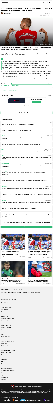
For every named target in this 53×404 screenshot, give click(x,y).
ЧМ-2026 (3, 334)
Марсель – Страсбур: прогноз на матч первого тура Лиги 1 (16, 130)
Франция (3, 135)
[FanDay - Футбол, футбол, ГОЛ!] (6, 2)
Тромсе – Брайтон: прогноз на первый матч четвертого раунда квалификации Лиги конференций (23, 173)
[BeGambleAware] (36, 400)
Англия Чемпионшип (5, 336)
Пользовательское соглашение (8, 370)
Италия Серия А (4, 314)
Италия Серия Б (4, 343)
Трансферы (3, 354)
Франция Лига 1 (4, 316)
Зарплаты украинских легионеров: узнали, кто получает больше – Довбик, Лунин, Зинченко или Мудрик (12, 253)
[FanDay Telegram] (17, 289)
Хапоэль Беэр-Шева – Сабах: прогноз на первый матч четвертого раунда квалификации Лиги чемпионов (26, 215)
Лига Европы (4, 178)
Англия (2, 15)
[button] (43, 2)
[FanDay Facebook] (14, 289)
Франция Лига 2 (4, 345)
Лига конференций (5, 163)
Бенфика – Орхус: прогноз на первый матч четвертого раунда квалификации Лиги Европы (25, 188)
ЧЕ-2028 (3, 332)
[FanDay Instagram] (19, 289)
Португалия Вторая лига (6, 348)
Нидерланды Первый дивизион (8, 350)
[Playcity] (7, 400)
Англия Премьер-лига (6, 307)
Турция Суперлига (5, 329)
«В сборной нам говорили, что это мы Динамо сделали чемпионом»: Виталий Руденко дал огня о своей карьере (12, 280)
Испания (3, 122)
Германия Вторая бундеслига (7, 341)
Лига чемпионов (4, 213)
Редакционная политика (6, 372)
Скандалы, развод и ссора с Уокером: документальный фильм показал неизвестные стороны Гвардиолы (26, 158)
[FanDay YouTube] (21, 289)
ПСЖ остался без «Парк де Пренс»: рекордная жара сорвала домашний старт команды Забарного (24, 137)
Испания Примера (5, 309)
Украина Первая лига (6, 352)
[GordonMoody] (15, 400)
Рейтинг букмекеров (26, 109)
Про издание (4, 363)
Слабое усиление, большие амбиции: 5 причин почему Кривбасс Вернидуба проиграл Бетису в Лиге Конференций (38, 280)
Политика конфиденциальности (8, 366)
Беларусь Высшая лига (6, 327)
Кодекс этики (4, 375)
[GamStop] (25, 400)
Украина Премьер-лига (6, 325)
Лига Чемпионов (5, 302)
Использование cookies (6, 368)
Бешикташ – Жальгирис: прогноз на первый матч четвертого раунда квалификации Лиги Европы (24, 181)
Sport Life (3, 361)
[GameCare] (47, 400)
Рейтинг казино (4, 359)
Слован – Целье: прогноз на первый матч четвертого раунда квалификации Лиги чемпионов (25, 222)
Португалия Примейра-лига (7, 318)
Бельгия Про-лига (5, 323)
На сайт (36, 101)
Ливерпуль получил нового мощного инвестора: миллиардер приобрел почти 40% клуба (24, 151)
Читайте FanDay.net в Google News (26, 112)
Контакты (3, 379)
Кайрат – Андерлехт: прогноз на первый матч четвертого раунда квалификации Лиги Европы (26, 202)
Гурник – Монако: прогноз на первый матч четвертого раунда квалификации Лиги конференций (23, 165)
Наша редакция (4, 377)
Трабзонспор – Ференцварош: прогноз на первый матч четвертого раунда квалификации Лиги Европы (26, 195)
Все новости (27, 226)
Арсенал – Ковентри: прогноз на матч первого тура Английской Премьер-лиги (22, 144)
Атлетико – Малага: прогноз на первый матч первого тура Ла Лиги (18, 208)
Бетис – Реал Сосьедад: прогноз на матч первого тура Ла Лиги (17, 124)
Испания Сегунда (5, 338)
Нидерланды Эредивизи (6, 320)
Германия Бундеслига (6, 311)
